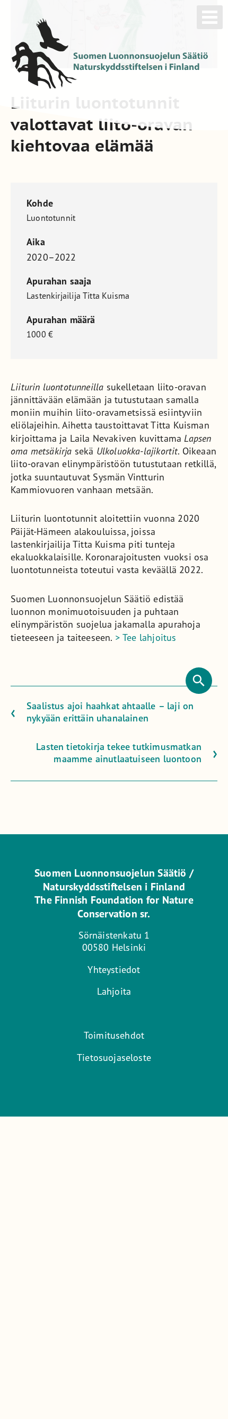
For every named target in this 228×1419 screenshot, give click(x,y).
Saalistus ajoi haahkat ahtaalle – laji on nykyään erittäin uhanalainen (110, 712)
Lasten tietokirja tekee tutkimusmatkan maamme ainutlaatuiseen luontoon (118, 752)
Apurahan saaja (59, 281)
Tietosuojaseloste (114, 1057)
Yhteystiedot (113, 969)
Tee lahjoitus (146, 636)
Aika (36, 242)
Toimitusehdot (114, 1035)
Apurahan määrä (61, 320)
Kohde (40, 203)
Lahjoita (114, 991)
